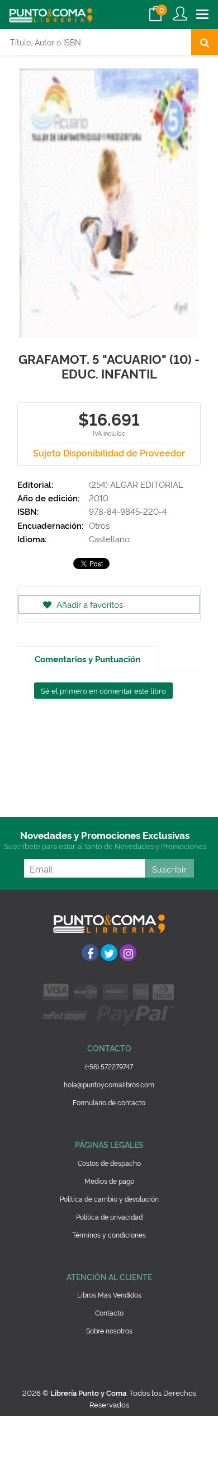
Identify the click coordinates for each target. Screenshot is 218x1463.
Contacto (109, 1312)
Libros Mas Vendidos (109, 1294)
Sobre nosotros (109, 1330)
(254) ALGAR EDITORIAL (136, 484)
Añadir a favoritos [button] (88, 604)
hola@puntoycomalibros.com (109, 1084)
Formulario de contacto (109, 1102)
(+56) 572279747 (109, 1066)
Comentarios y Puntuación (87, 658)
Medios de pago (109, 1180)
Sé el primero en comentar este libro (103, 690)
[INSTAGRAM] (128, 952)
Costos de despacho (109, 1162)
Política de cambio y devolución (109, 1198)
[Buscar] (204, 42)
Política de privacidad (109, 1216)
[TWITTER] (109, 952)
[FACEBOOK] (90, 952)
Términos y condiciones (109, 1234)
